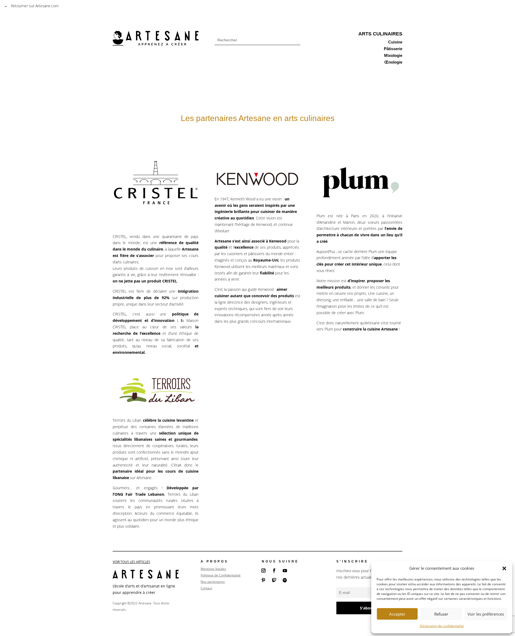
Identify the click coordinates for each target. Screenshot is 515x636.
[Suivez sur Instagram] (263, 570)
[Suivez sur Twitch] (274, 580)
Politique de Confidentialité (221, 575)
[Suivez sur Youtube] (285, 570)
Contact (206, 588)
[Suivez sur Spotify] (285, 580)
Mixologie (393, 56)
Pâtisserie (393, 49)
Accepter (397, 614)
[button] (504, 568)
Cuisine (395, 42)
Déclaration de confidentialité (442, 626)
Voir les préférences (486, 614)
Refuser (441, 614)
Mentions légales (213, 569)
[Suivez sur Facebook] (274, 570)
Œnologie (393, 62)
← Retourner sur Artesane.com (31, 5)
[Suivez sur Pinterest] (263, 580)
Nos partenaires (213, 581)
